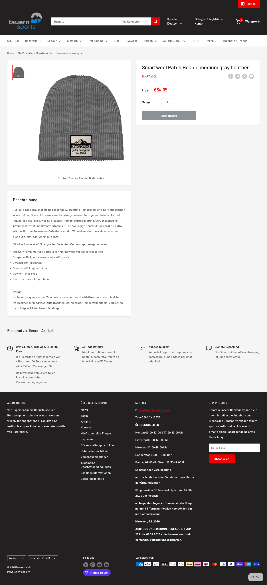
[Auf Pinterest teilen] (237, 76)
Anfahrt (86, 421)
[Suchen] (155, 21)
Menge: (146, 102)
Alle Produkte (25, 53)
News (84, 409)
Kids (117, 40)
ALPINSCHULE (172, 40)
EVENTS (210, 40)
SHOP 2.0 (13, 40)
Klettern (72, 40)
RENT (195, 40)
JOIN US (251, 3)
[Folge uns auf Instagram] (92, 564)
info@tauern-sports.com (154, 410)
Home (10, 53)
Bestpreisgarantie (92, 478)
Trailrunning (96, 40)
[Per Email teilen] (251, 76)
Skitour (52, 40)
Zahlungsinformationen (96, 472)
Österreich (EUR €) (40, 558)
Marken (148, 40)
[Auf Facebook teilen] (230, 76)
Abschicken (221, 458)
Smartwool (149, 76)
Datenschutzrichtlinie (94, 451)
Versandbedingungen (94, 456)
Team (84, 415)
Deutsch (13, 558)
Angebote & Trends (235, 40)
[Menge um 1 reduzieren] (157, 102)
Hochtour (31, 40)
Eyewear (131, 40)
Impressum (88, 439)
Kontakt (86, 427)
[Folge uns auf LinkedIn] (106, 564)
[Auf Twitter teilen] (244, 76)
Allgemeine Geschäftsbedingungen (96, 464)
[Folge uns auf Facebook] (85, 564)
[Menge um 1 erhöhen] (177, 102)
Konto (199, 23)
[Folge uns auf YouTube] (99, 564)
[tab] (69, 292)
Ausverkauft (169, 115)
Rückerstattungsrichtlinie (97, 445)
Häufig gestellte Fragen (96, 433)
